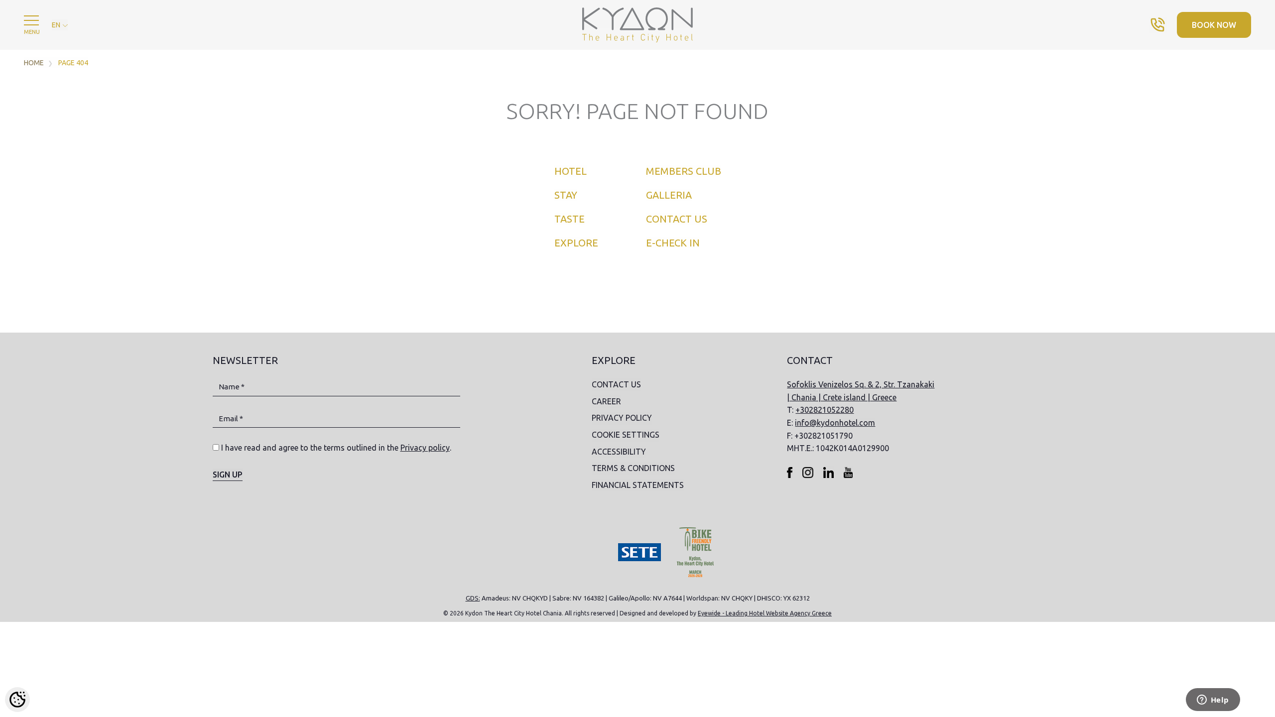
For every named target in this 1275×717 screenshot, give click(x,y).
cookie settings (625, 434)
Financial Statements (638, 484)
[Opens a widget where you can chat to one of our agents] (1212, 700)
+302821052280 (824, 409)
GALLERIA (669, 195)
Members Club (683, 171)
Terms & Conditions (633, 468)
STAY (565, 195)
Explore (576, 242)
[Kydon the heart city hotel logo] (637, 24)
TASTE (569, 219)
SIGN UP (228, 474)
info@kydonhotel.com (835, 422)
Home (34, 63)
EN (57, 25)
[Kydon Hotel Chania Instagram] (807, 472)
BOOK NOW (1214, 24)
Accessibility (619, 451)
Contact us (676, 219)
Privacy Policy (622, 417)
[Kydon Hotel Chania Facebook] (789, 472)
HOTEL (570, 171)
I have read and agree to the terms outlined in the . (336, 447)
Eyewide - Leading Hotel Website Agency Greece (765, 613)
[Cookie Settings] (17, 699)
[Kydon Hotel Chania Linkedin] (828, 472)
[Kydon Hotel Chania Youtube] (848, 472)
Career (606, 401)
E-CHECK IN (673, 242)
